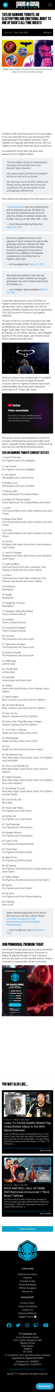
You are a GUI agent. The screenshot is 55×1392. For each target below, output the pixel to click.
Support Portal (26, 1316)
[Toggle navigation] (50, 5)
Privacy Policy (27, 1303)
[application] (45, 1387)
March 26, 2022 (14, 227)
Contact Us (27, 1309)
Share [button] (48, 32)
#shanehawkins (14, 924)
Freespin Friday (27, 1281)
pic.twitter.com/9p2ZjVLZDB (21, 918)
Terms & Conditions (27, 1306)
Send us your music (27, 1274)
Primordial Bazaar (27, 1284)
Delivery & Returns (27, 1313)
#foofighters (34, 921)
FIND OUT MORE (45, 1151)
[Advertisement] (27, 103)
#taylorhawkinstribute (17, 921)
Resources (27, 1291)
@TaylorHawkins (15, 207)
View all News (28, 1228)
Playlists (27, 1277)
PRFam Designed (27, 1288)
